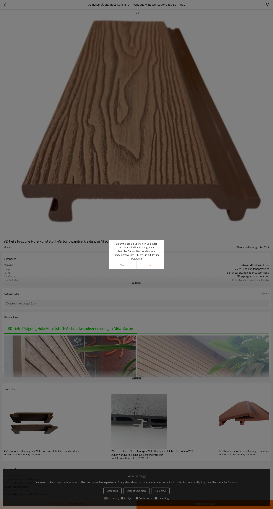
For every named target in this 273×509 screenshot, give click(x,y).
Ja (150, 265)
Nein (122, 265)
